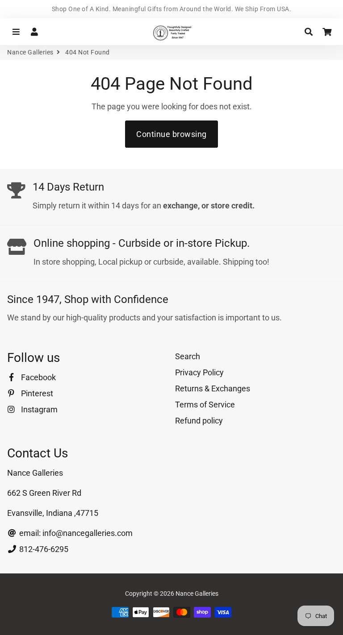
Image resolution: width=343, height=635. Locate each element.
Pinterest (36, 393)
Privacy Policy (199, 372)
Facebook (37, 377)
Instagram (38, 409)
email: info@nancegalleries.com (75, 533)
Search (187, 356)
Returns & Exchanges (212, 388)
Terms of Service (205, 404)
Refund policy (199, 420)
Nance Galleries (30, 52)
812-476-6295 (42, 549)
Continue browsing (171, 134)
